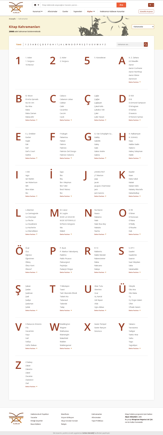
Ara (121, 5)
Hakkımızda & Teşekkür (40, 414)
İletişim (63, 424)
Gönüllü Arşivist (146, 11)
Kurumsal (36, 11)
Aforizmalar (52, 11)
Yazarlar (34, 417)
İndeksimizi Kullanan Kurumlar (112, 11)
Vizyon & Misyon (67, 417)
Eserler (65, 11)
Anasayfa (12, 19)
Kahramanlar (97, 414)
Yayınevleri (77, 11)
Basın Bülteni (36, 424)
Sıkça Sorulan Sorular (69, 421)
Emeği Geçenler (37, 421)
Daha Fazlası (134, 82)
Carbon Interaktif (88, 433)
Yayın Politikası (97, 421)
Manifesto (65, 414)
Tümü (18, 44)
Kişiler (90, 11)
